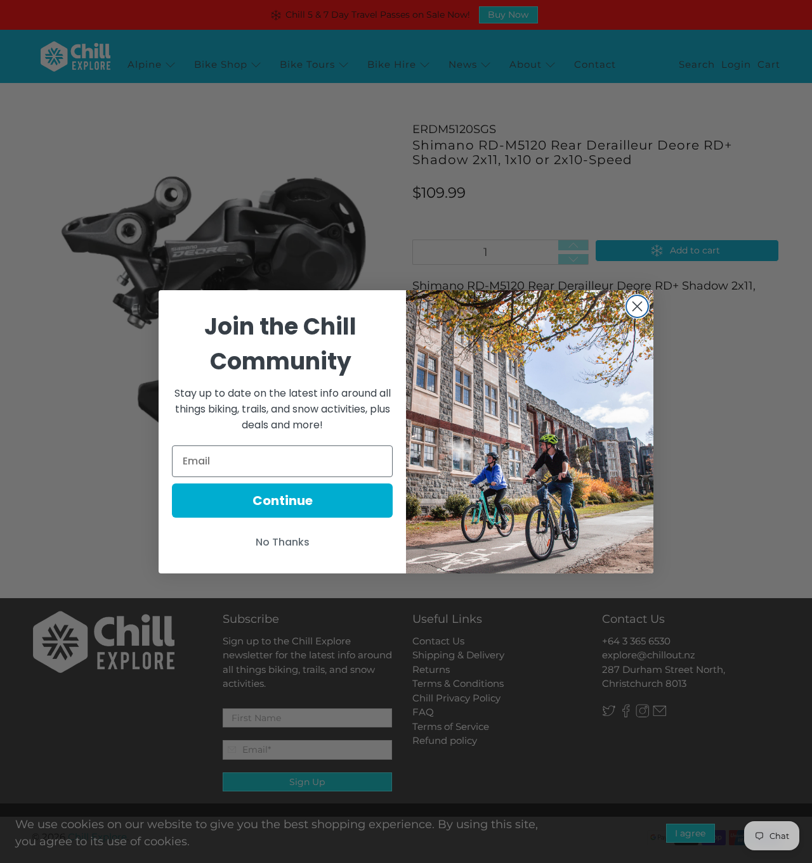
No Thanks (283, 542)
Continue (282, 500)
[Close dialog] (637, 306)
